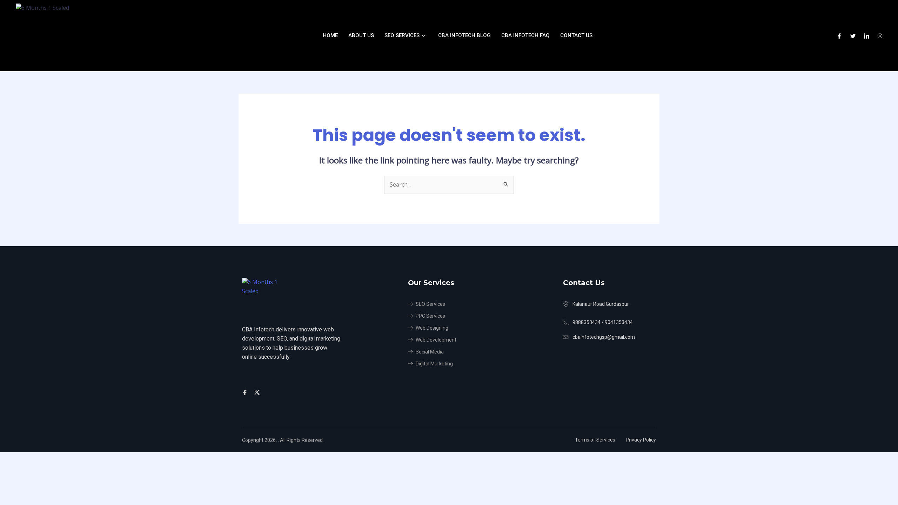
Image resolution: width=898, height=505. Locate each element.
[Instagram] (880, 35)
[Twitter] (853, 35)
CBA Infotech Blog (464, 35)
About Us (361, 35)
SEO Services (402, 35)
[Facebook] (839, 35)
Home (330, 35)
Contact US (576, 35)
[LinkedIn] (866, 35)
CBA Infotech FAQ (525, 35)
